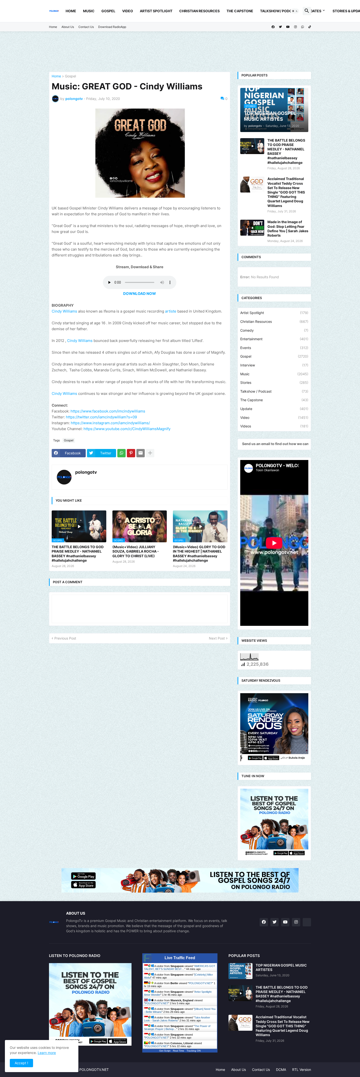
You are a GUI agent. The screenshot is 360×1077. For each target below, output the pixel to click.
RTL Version (301, 1069)
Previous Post (65, 638)
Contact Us (86, 27)
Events (274, 348)
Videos (274, 426)
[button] (295, 11)
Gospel (108, 11)
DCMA (281, 1069)
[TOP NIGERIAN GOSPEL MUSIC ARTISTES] (240, 971)
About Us (67, 27)
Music (89, 11)
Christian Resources (199, 11)
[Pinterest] (131, 453)
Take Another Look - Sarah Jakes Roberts (177, 1019)
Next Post (217, 638)
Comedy (274, 330)
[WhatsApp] (121, 453)
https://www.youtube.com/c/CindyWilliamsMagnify (127, 428)
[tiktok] (309, 27)
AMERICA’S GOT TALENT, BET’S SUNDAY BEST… (179, 967)
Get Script (164, 1050)
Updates (313, 11)
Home (71, 11)
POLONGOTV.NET (200, 983)
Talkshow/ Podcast (279, 11)
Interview (274, 365)
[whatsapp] (302, 27)
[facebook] (273, 27)
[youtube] (288, 27)
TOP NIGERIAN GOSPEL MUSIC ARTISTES (281, 967)
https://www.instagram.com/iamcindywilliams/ (110, 423)
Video (127, 11)
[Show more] (150, 453)
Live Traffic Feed (180, 958)
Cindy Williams (64, 311)
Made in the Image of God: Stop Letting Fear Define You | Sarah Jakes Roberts (287, 228)
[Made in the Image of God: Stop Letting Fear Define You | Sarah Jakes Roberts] (252, 228)
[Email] (140, 453)
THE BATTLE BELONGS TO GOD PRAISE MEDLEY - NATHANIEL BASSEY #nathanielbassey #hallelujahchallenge (78, 553)
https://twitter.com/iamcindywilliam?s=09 (101, 417)
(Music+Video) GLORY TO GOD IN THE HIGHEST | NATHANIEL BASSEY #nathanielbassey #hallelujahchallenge (199, 553)
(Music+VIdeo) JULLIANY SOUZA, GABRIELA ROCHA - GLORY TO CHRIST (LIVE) (135, 551)
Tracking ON (194, 1050)
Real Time (178, 1050)
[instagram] (295, 27)
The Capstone (240, 11)
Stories (274, 382)
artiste (171, 311)
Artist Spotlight (156, 11)
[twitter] (280, 27)
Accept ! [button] (21, 1063)
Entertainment (274, 339)
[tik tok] (307, 922)
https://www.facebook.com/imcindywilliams (108, 411)
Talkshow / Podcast (274, 391)
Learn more (47, 1053)
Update (274, 409)
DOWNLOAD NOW (139, 293)
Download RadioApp (112, 27)
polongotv (86, 472)
